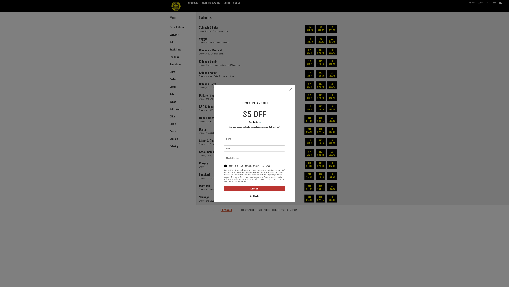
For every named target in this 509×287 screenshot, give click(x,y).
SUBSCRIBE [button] (254, 188)
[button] (290, 89)
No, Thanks (254, 196)
